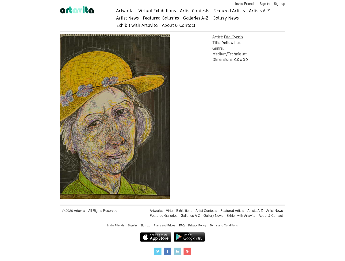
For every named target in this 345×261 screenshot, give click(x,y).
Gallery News (226, 18)
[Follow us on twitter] (157, 252)
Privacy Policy (197, 225)
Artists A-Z (259, 10)
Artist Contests (194, 10)
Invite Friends (245, 3)
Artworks (125, 10)
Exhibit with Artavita (137, 25)
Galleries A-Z (195, 18)
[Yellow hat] (115, 197)
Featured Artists (229, 10)
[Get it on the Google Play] (189, 237)
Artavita (79, 210)
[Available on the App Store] (155, 237)
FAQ (181, 225)
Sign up (279, 3)
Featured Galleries (161, 18)
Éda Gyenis (233, 37)
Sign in (265, 3)
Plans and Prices (164, 225)
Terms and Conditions (224, 225)
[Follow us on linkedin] (177, 252)
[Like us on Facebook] (167, 252)
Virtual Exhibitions (157, 10)
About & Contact (178, 25)
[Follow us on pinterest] (187, 252)
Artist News (127, 18)
